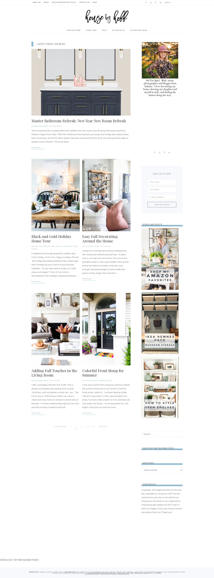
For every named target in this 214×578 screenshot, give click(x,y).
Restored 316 (124, 574)
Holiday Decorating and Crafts (46, 246)
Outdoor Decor (89, 380)
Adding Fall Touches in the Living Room (54, 373)
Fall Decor (105, 246)
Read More (35, 147)
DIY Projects (55, 126)
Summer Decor (105, 380)
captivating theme (108, 574)
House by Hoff (107, 16)
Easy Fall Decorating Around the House (100, 238)
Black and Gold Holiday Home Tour (51, 238)
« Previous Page (60, 426)
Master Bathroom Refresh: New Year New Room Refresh (78, 120)
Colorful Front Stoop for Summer (103, 373)
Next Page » (103, 426)
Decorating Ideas (39, 126)
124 (94, 426)
